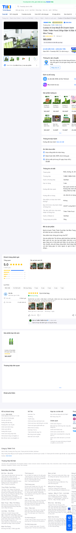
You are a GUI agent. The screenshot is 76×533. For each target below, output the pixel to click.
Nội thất (56, 508)
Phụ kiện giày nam (33, 513)
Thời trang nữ (29, 473)
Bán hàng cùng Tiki (55, 416)
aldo (60, 463)
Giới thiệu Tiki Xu (32, 430)
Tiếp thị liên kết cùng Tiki (34, 432)
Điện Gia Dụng (6, 526)
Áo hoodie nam (32, 489)
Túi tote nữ (35, 521)
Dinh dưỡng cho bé (10, 479)
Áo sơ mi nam (35, 488)
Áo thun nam (28, 486)
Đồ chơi (18, 475)
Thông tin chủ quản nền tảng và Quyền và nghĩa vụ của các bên (60, 442)
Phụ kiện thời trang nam (58, 482)
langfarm (9, 465)
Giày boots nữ (31, 503)
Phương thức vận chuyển (7, 424)
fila (21, 465)
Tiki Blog (30, 416)
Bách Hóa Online (53, 517)
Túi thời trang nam (31, 524)
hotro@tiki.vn (15, 436)
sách (50, 10)
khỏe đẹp (39, 10)
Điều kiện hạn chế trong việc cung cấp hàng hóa (60, 426)
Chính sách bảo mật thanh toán (36, 421)
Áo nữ (26, 475)
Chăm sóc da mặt (6, 513)
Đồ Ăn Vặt (54, 523)
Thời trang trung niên (33, 481)
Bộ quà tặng (56, 526)
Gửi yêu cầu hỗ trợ (6, 420)
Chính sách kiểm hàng (7, 427)
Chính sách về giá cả (55, 423)
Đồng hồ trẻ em (65, 490)
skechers (55, 463)
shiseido (3, 465)
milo (51, 463)
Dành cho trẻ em (9, 496)
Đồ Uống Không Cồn (57, 525)
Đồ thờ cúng (54, 512)
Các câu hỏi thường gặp (7, 418)
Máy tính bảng (9, 508)
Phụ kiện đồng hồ (55, 490)
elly (48, 463)
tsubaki (25, 465)
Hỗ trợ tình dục (15, 522)
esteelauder (13, 463)
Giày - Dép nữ (29, 498)
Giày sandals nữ (34, 502)
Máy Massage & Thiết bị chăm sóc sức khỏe (12, 516)
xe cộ (26, 10)
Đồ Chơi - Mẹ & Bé (7, 473)
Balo (49, 475)
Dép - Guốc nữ (36, 500)
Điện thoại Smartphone (7, 505)
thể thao (55, 10)
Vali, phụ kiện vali (64, 476)
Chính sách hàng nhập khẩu (8, 433)
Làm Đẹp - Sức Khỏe (7, 511)
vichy (18, 465)
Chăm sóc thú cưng (53, 519)
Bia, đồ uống (7, 495)
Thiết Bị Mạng (57, 498)
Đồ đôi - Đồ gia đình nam (36, 491)
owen (29, 463)
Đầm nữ (31, 475)
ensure (34, 463)
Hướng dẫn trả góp (6, 431)
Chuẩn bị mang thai (10, 484)
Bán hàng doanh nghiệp (34, 434)
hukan (14, 465)
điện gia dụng (20, 10)
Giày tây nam (36, 510)
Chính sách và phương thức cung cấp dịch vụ (60, 434)
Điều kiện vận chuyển (33, 436)
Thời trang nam (30, 484)
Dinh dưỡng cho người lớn (11, 481)
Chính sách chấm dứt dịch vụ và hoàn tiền (60, 438)
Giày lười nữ (39, 503)
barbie (25, 463)
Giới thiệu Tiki (31, 414)
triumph (65, 463)
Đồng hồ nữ (57, 488)
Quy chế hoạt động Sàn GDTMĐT (59, 414)
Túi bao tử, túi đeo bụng (39, 527)
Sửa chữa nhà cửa (56, 506)
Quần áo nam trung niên (34, 493)
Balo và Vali (52, 473)
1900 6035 (9, 456)
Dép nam (33, 511)
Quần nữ (36, 475)
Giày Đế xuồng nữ (35, 505)
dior (8, 463)
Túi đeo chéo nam (34, 526)
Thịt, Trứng (10, 489)
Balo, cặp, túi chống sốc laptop (59, 476)
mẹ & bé (32, 10)
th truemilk (20, 463)
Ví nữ (42, 519)
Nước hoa (7, 522)
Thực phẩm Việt (15, 491)
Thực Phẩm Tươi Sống (8, 487)
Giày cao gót (28, 500)
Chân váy (36, 478)
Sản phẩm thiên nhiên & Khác (10, 518)
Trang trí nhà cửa (52, 505)
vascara (3, 463)
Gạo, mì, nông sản (10, 493)
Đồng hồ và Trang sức (55, 486)
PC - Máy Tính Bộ (55, 499)
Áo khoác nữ (37, 476)
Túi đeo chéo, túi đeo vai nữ (32, 519)
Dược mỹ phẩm (16, 523)
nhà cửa (45, 10)
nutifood (70, 463)
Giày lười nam (28, 510)
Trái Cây (3, 489)
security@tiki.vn (14, 438)
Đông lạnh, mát (13, 492)
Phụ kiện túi (41, 521)
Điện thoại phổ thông (9, 506)
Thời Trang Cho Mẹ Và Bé (8, 475)
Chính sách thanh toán (56, 429)
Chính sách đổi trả (6, 429)
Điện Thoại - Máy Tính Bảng (10, 503)
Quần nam (35, 486)
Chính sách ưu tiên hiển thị (57, 431)
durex (38, 463)
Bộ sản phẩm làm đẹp (11, 522)
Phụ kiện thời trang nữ (54, 482)
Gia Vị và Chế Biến (56, 522)
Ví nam (26, 526)
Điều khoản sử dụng (33, 427)
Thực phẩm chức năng (10, 514)
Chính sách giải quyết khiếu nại (36, 425)
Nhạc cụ (60, 512)
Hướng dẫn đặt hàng (6, 422)
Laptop (63, 499)
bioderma (43, 463)
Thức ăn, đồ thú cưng (9, 498)
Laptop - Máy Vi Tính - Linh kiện (58, 493)
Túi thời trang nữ (30, 517)
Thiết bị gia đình (15, 528)
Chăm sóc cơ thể (9, 516)
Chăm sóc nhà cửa (11, 499)
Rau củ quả (7, 491)
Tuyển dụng (31, 419)
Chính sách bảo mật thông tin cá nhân (38, 423)
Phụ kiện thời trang (54, 480)
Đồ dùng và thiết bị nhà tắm (59, 509)
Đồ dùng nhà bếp (6, 528)
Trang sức (50, 488)
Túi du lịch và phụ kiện (57, 475)
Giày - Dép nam (30, 508)
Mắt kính (62, 482)
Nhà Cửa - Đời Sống (54, 503)
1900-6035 (9, 414)
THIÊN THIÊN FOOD (56, 25)
